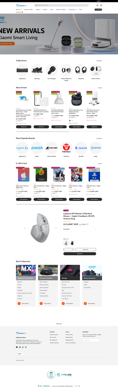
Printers (20, 284)
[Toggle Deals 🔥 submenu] (21, 9)
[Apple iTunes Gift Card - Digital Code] (23, 174)
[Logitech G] (22, 148)
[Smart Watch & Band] (66, 70)
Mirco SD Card (65, 282)
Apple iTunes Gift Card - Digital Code (22, 186)
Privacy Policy (69, 334)
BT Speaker (43, 293)
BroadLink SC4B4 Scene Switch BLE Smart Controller (41, 110)
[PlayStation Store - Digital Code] (94, 174)
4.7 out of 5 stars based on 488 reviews (62, 386)
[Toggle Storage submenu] (41, 9)
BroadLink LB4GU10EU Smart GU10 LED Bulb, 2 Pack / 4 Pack (57, 111)
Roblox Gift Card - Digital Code (75, 186)
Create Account (54, 334)
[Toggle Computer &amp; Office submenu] (34, 9)
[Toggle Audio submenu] (54, 9)
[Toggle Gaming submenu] (48, 9)
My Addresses (53, 340)
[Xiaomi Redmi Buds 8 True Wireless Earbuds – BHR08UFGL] (76, 98)
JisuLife (81, 156)
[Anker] (37, 148)
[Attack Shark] (51, 148)
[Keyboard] (22, 70)
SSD (63, 290)
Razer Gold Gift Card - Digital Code (41, 186)
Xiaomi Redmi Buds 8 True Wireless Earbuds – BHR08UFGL (76, 111)
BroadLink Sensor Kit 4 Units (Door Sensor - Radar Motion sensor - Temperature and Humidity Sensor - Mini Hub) (23, 113)
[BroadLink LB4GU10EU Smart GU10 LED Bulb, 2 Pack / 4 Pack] (59, 98)
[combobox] (61, 5)
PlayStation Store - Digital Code (93, 186)
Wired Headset (43, 282)
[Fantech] (66, 148)
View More (99, 60)
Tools (80, 9)
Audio (51, 9)
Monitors (20, 282)
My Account (53, 337)
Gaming (45, 9)
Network (20, 298)
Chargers (86, 282)
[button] (101, 5)
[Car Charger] (51, 70)
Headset (81, 78)
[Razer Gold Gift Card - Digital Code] (41, 174)
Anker (37, 156)
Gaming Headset (44, 287)
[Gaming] (37, 70)
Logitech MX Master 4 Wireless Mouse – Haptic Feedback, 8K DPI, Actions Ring (79, 216)
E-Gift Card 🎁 (19, 12)
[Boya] (96, 148)
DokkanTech (21, 360)
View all (100, 87)
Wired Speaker (43, 290)
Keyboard (22, 78)
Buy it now (79, 253)
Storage (38, 9)
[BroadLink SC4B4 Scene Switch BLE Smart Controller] (41, 98)
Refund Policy (69, 337)
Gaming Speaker (44, 296)
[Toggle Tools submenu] (83, 9)
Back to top (59, 323)
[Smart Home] (96, 70)
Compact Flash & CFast (68, 287)
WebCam (20, 296)
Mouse (19, 287)
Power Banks (87, 287)
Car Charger (52, 78)
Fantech (66, 156)
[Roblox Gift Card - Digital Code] (76, 174)
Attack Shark (51, 156)
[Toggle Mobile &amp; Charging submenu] (66, 9)
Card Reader (65, 298)
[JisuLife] (81, 148)
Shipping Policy (70, 340)
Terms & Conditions (71, 342)
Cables (85, 284)
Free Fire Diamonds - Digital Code (58, 186)
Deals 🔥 (18, 9)
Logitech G (22, 156)
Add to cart (85, 249)
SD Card (64, 284)
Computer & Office (28, 9)
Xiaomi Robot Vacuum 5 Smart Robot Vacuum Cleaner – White (93, 111)
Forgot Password (54, 342)
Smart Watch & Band (66, 79)
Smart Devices (72, 9)
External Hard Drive (67, 296)
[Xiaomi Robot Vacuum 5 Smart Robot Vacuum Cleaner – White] (94, 98)
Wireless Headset (44, 284)
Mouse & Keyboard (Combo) (25, 293)
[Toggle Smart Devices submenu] (77, 9)
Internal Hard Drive (66, 293)
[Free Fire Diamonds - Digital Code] (59, 174)
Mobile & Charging (60, 9)
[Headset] (81, 70)
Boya (95, 156)
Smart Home (96, 78)
